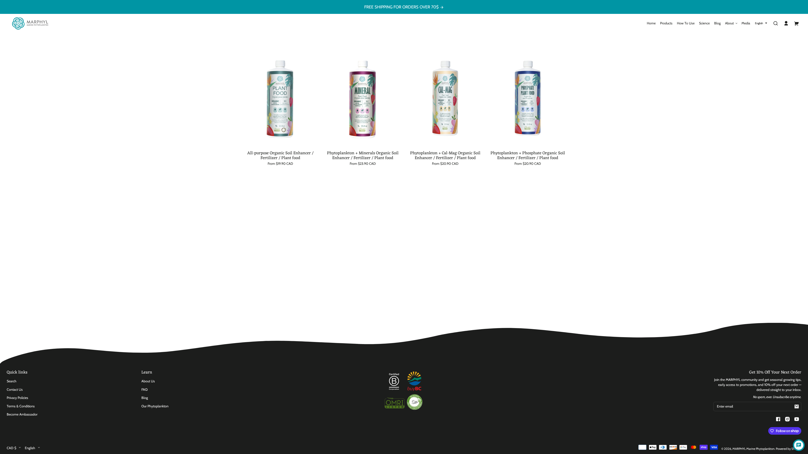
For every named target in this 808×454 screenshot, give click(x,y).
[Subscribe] (796, 406)
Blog (144, 398)
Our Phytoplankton (155, 406)
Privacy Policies (17, 398)
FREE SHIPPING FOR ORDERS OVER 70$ (402, 6)
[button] (761, 23)
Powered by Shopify (788, 449)
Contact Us (15, 390)
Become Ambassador (22, 414)
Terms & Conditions (21, 406)
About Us (148, 381)
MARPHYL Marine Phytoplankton (753, 449)
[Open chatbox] (799, 445)
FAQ (144, 390)
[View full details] (280, 97)
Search (11, 381)
